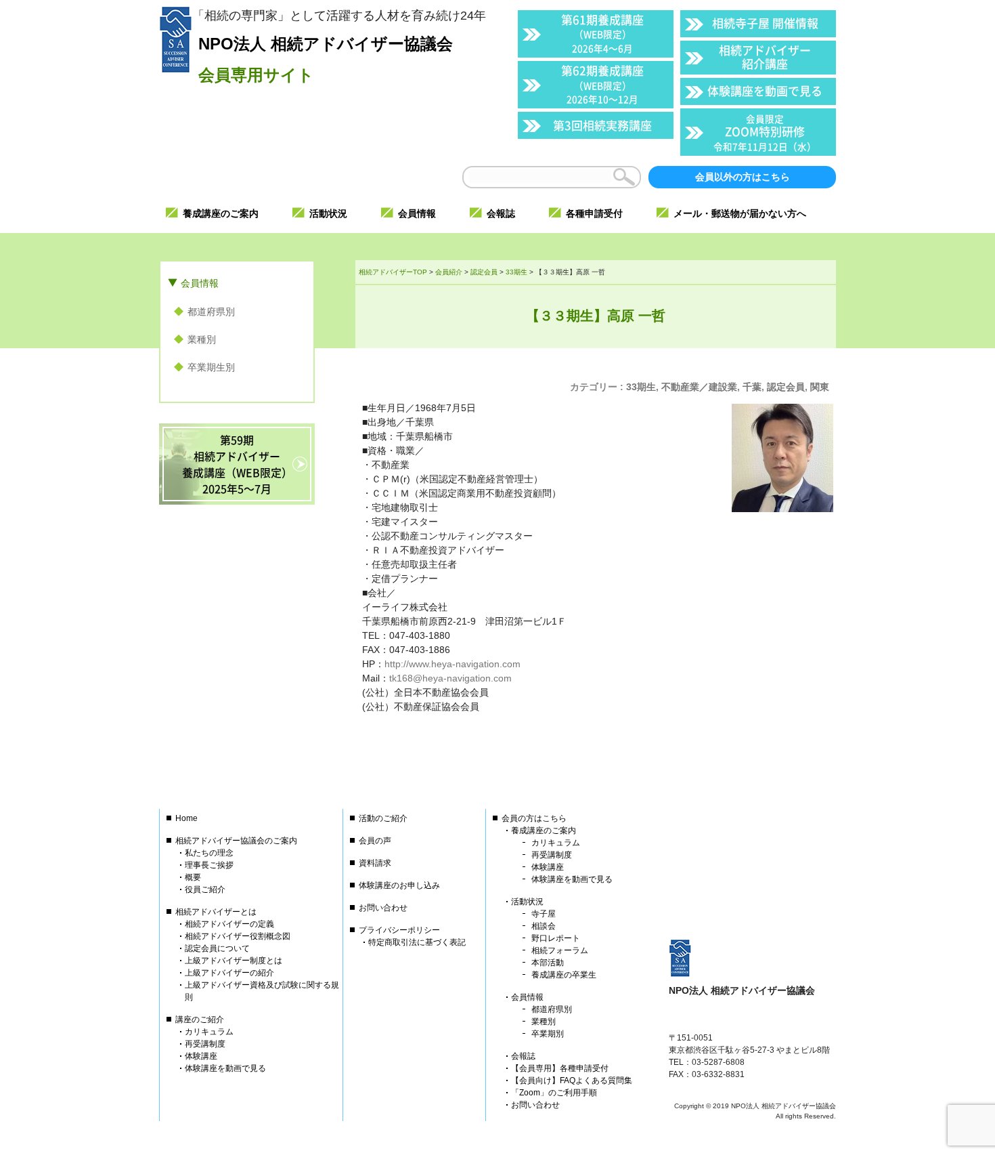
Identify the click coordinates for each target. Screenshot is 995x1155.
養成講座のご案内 (543, 830)
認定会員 (786, 386)
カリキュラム (209, 1031)
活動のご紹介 (383, 818)
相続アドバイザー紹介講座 (765, 56)
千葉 (752, 386)
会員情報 (200, 283)
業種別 (201, 339)
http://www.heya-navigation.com (452, 663)
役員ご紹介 (205, 889)
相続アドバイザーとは (216, 912)
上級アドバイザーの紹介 (229, 973)
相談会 (543, 926)
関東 (819, 386)
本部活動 (547, 962)
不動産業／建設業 (699, 386)
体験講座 (201, 1056)
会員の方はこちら (534, 818)
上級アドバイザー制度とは (233, 960)
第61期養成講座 (602, 33)
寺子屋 (543, 914)
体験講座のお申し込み (399, 885)
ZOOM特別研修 (764, 132)
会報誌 (523, 1056)
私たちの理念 (209, 853)
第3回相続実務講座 (602, 125)
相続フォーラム (559, 950)
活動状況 (527, 901)
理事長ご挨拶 (209, 865)
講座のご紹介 (199, 1019)
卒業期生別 (211, 367)
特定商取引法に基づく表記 (417, 942)
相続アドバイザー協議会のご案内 (236, 840)
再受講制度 (205, 1044)
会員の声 (375, 840)
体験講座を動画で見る (764, 90)
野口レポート (555, 938)
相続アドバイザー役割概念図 (237, 936)
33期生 (641, 386)
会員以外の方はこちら (742, 176)
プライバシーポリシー (399, 930)
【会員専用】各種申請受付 (560, 1068)
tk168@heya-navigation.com (450, 678)
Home (186, 818)
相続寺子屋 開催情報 (765, 22)
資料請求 (375, 863)
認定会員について (217, 948)
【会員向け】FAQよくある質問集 (571, 1080)
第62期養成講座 (602, 84)
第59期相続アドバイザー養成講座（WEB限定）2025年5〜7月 (237, 464)
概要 (193, 877)
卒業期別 (547, 1033)
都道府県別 (211, 311)
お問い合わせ (383, 907)
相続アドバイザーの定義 (229, 924)
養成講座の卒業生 (563, 975)
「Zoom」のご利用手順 (554, 1092)
